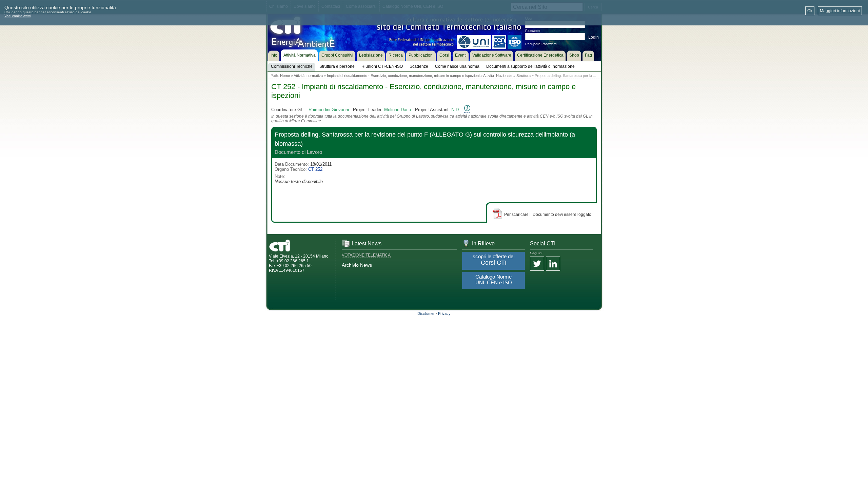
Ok (809, 10)
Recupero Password (541, 44)
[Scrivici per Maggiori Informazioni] (467, 110)
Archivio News (357, 265)
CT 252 (315, 169)
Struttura (523, 76)
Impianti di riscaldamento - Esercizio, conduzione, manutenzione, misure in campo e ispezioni (403, 76)
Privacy (444, 313)
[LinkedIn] (553, 264)
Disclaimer (426, 313)
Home (285, 76)
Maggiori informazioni (840, 10)
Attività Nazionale (497, 76)
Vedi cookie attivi (17, 16)
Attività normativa (308, 76)
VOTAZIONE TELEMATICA (366, 255)
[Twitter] (537, 264)
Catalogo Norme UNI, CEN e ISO (493, 279)
